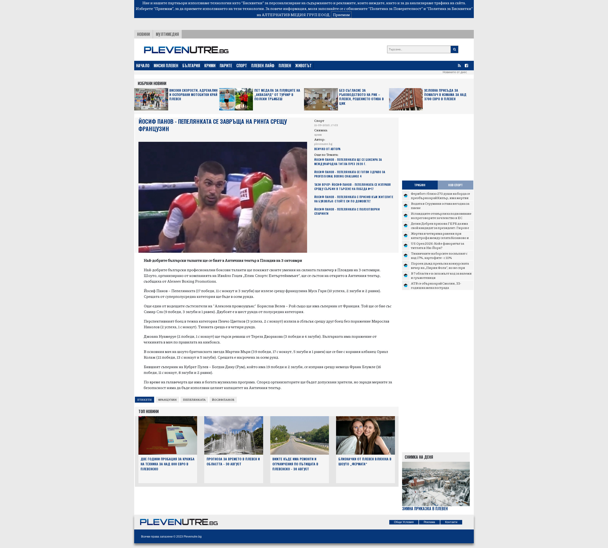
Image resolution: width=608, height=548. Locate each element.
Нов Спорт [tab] (455, 185)
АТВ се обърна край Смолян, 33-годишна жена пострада (436, 285)
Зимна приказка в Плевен (425, 508)
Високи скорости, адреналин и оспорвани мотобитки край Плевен (193, 94)
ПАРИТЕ (226, 65)
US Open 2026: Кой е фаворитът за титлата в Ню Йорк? (437, 245)
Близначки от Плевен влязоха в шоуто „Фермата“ (364, 461)
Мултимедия (167, 34)
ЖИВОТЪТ (303, 65)
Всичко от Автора (327, 149)
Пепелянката (194, 400)
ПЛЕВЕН (285, 65)
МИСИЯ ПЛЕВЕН (166, 65)
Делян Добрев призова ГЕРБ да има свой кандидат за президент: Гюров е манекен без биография (440, 227)
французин (167, 400)
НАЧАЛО (142, 65)
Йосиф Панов (223, 400)
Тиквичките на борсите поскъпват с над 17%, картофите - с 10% (439, 255)
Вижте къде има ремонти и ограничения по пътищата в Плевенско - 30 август (295, 463)
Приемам (341, 14)
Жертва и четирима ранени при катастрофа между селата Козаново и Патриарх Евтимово (440, 237)
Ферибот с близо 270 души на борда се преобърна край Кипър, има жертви (440, 195)
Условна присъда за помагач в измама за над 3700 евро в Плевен (445, 94)
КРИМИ (209, 65)
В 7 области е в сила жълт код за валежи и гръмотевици (441, 275)
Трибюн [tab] (419, 185)
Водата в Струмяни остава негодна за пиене (440, 205)
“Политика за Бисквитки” (450, 8)
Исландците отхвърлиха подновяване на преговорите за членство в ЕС (441, 215)
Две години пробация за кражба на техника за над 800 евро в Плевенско (168, 463)
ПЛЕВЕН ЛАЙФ (262, 65)
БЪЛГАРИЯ (191, 65)
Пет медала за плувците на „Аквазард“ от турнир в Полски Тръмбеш (277, 94)
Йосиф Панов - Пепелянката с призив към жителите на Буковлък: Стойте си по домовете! (353, 199)
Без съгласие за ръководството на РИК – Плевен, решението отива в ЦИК (361, 97)
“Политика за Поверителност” (395, 8)
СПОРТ (241, 65)
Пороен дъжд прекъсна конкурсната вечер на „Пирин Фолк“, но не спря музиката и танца (440, 267)
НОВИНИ (143, 34)
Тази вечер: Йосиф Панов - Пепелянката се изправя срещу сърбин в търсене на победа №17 (352, 186)
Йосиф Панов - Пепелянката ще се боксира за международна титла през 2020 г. (348, 161)
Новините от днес (455, 72)
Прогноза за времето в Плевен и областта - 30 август (233, 461)
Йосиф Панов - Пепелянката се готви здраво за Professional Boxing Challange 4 (349, 174)
